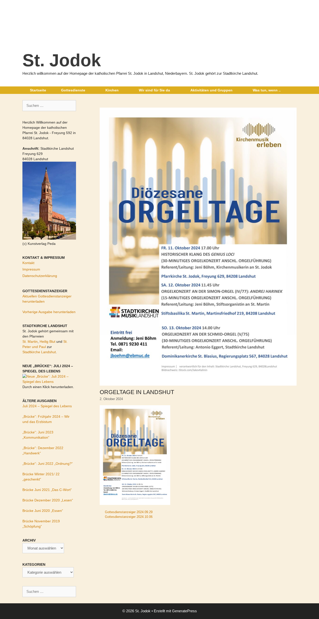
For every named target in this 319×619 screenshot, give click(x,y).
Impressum (31, 269)
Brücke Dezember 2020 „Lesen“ (47, 500)
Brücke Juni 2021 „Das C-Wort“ (47, 490)
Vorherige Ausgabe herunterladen (49, 312)
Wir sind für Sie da (154, 90)
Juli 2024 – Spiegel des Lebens (47, 406)
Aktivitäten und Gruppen (211, 90)
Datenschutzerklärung (39, 276)
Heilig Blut (47, 342)
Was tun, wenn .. (267, 90)
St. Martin (30, 342)
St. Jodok (61, 60)
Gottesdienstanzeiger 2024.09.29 (129, 512)
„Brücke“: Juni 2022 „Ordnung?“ (47, 464)
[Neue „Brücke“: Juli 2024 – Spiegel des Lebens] (49, 382)
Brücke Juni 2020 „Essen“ (42, 511)
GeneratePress (184, 611)
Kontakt (28, 263)
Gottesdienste (73, 90)
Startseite (38, 90)
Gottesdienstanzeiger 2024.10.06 (129, 517)
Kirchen (112, 90)
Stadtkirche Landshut (39, 352)
